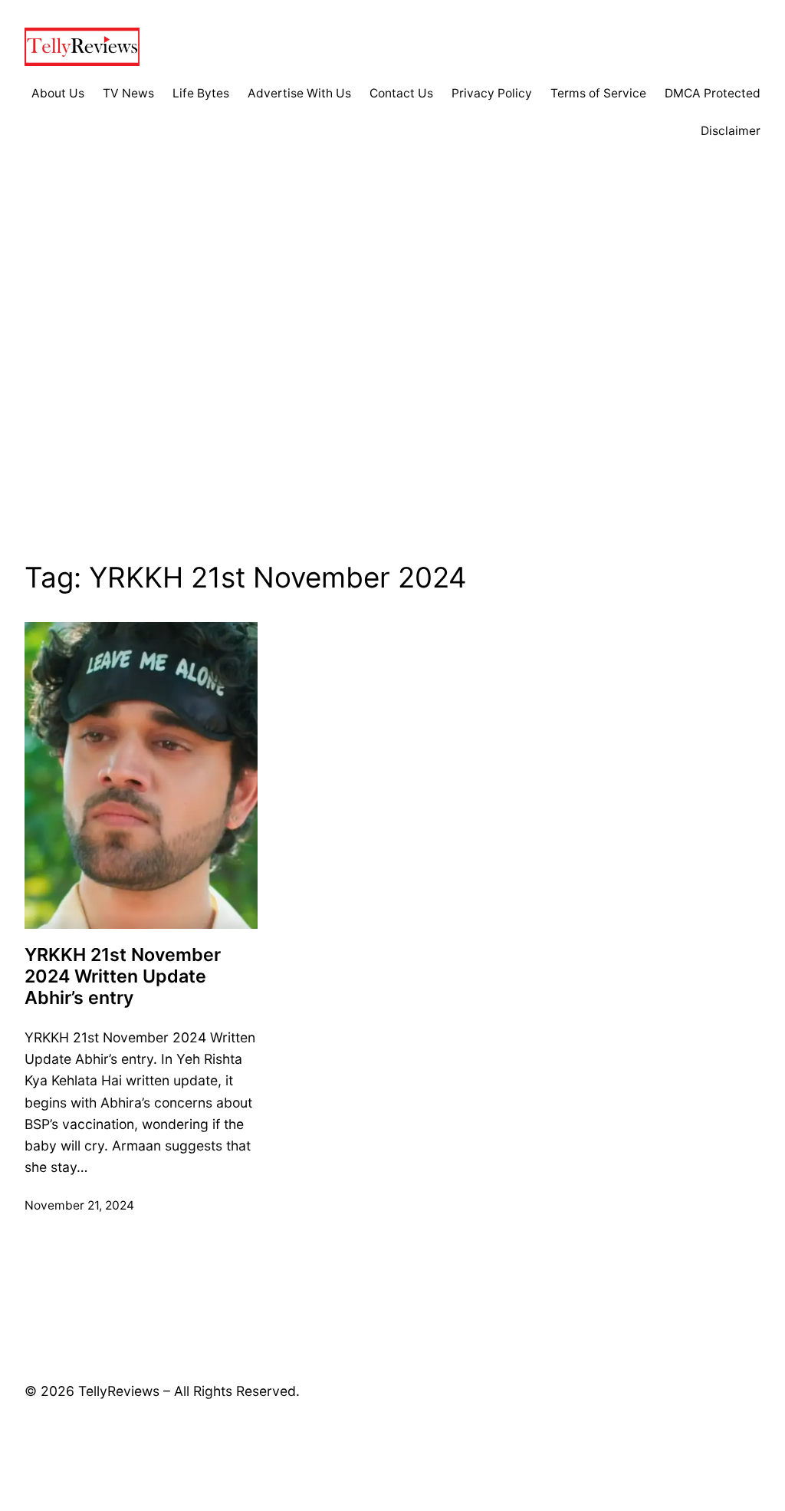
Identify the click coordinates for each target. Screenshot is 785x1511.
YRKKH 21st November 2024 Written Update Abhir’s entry (123, 976)
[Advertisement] (392, 371)
